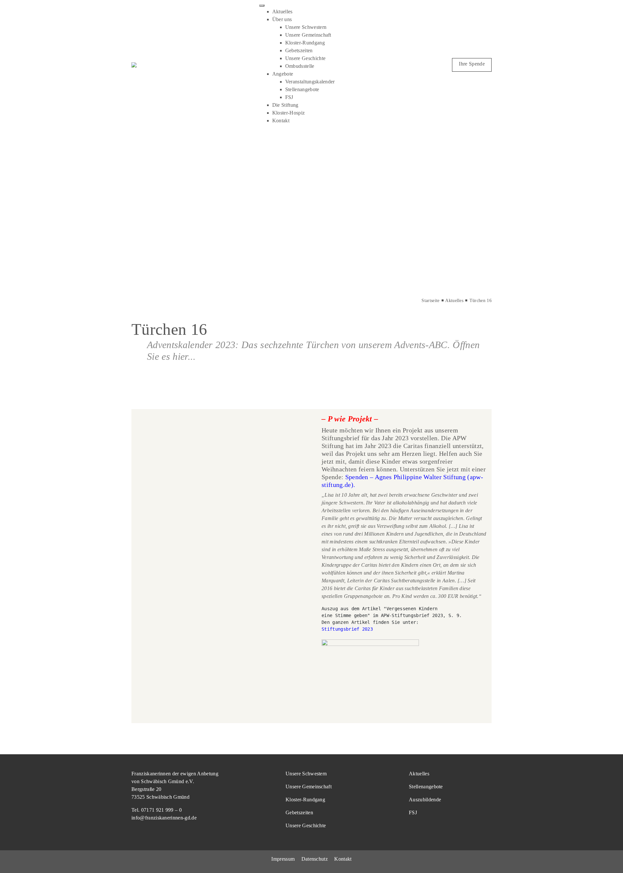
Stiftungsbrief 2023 (347, 629)
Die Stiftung (285, 105)
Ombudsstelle (299, 66)
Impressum (283, 859)
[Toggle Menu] (261, 5)
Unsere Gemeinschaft (308, 35)
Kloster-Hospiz (288, 112)
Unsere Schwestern (305, 27)
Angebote (282, 74)
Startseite (430, 300)
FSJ (289, 97)
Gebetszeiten (299, 50)
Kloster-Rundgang (305, 42)
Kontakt (280, 120)
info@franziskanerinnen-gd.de (164, 817)
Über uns (282, 19)
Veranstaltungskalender (310, 81)
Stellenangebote (302, 89)
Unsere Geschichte (305, 58)
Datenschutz (314, 859)
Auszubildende (425, 799)
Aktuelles (282, 11)
